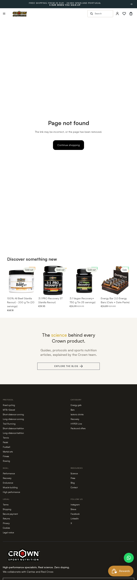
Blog (73, 482)
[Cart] (131, 13)
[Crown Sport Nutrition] (19, 13)
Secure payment (10, 514)
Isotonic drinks (77, 414)
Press (73, 478)
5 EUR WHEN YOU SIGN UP (64, 5)
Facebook (75, 514)
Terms (5, 504)
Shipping (7, 509)
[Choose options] (124, 289)
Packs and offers (78, 428)
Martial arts (8, 451)
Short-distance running (13, 414)
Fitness (6, 456)
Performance (9, 473)
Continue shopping (68, 145)
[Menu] (4, 13)
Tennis (6, 437)
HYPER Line (76, 423)
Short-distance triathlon (13, 428)
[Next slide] (32, 280)
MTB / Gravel (9, 409)
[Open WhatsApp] (129, 558)
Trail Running (9, 423)
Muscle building (10, 487)
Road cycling (9, 405)
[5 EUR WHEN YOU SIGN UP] (131, 4)
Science (74, 473)
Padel (5, 442)
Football (6, 447)
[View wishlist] (124, 13)
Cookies (6, 528)
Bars (72, 409)
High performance (11, 492)
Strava (73, 509)
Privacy (6, 523)
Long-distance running (13, 419)
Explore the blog (66, 366)
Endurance (8, 482)
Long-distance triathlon (13, 433)
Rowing (6, 461)
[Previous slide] (11, 280)
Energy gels (76, 405)
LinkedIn (75, 518)
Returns (6, 518)
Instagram (75, 504)
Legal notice (8, 532)
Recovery (75, 419)
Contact (74, 487)
